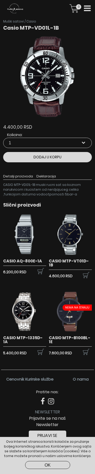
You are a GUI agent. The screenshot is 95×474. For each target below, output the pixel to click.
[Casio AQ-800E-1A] (24, 255)
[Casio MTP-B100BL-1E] (70, 331)
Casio (31, 21)
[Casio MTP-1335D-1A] (24, 331)
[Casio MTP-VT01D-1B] (70, 255)
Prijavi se (47, 435)
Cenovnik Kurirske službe (30, 379)
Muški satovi (13, 21)
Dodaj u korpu (47, 157)
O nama (81, 379)
